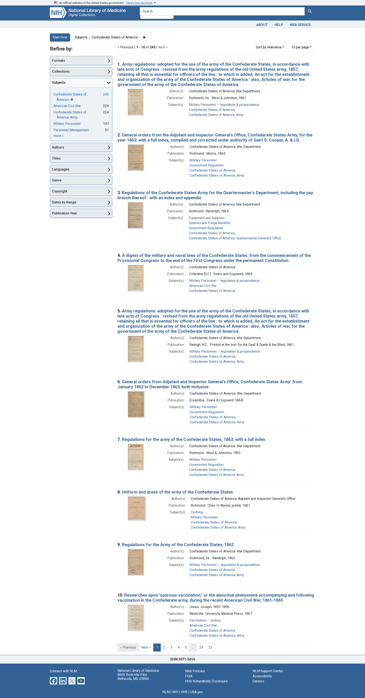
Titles (56, 158)
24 (201, 647)
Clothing (197, 512)
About (262, 25)
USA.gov (196, 692)
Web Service (300, 25)
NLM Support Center (268, 671)
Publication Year (64, 213)
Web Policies (195, 671)
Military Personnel (203, 160)
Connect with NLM (63, 671)
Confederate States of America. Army (216, 115)
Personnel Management (71, 130)
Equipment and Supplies (207, 218)
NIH (175, 692)
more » (58, 136)
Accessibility (262, 676)
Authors (58, 147)
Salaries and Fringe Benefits (209, 223)
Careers (258, 681)
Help (279, 25)
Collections (61, 72)
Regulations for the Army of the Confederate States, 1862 (178, 544)
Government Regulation (206, 165)
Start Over (60, 37)
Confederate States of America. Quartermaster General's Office (235, 238)
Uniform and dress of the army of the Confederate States (177, 492)
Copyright (59, 191)
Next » (163, 47)
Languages (60, 169)
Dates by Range (64, 202)
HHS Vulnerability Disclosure (206, 681)
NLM (166, 692)
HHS (184, 692)
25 (210, 647)
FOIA (188, 676)
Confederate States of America (212, 110)
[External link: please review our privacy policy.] (53, 680)
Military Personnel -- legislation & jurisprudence (224, 105)
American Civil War (203, 286)
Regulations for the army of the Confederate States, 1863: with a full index (193, 439)
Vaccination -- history (205, 620)
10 (300, 47)
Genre (56, 180)
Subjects (58, 82)
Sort (269, 47)
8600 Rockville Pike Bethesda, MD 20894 (133, 677)
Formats (58, 61)
